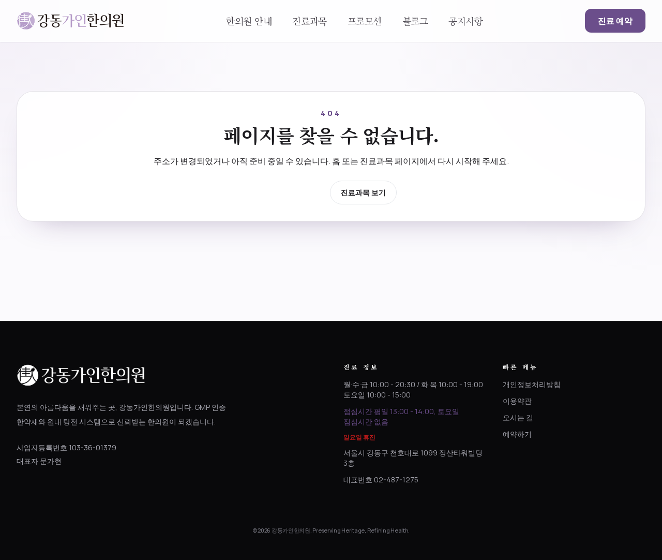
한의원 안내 (249, 20)
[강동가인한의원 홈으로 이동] (70, 20)
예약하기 (517, 434)
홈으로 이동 (294, 192)
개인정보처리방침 (532, 384)
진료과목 (309, 20)
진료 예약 (615, 20)
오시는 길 (518, 417)
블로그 (415, 20)
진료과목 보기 (363, 192)
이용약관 (517, 401)
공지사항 (465, 20)
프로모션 (365, 20)
